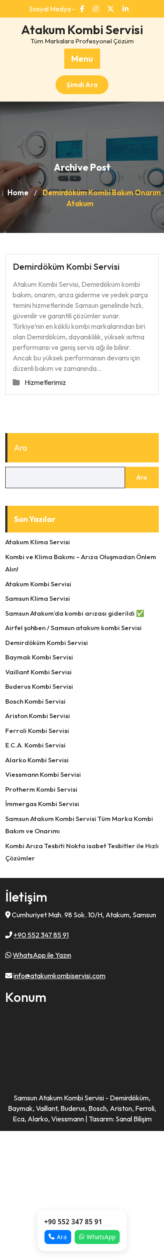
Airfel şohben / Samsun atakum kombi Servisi (73, 628)
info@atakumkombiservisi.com (59, 975)
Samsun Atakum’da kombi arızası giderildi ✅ (74, 613)
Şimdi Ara (82, 85)
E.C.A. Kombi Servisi (35, 745)
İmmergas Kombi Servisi (42, 804)
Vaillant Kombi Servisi (38, 672)
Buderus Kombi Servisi (39, 686)
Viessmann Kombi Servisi (43, 774)
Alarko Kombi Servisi (37, 760)
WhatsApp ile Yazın (42, 955)
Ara (20, 448)
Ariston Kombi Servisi (37, 716)
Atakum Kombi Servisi (82, 29)
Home (17, 192)
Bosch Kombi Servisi (35, 701)
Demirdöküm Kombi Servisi (66, 266)
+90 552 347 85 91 (41, 934)
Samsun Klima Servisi (37, 598)
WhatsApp (101, 1237)
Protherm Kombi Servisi (41, 789)
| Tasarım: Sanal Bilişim (118, 1118)
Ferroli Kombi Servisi (37, 730)
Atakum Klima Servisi (37, 542)
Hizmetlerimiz (45, 382)
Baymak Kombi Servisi (39, 657)
